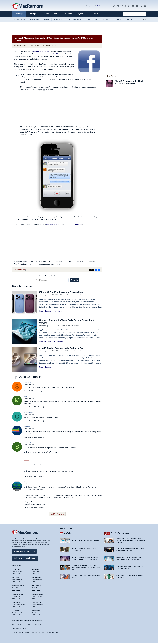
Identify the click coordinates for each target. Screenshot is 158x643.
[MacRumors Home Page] (27, 6)
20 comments (57, 311)
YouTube (67, 533)
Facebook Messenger (41, 51)
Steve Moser (16, 610)
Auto (50, 632)
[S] (17, 391)
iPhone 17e (107, 19)
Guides (46, 14)
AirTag (119, 19)
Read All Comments (57, 514)
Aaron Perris (36, 610)
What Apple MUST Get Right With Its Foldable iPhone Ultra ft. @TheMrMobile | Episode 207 (131, 540)
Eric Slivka (35, 569)
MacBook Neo (93, 19)
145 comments (58, 342)
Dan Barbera (16, 602)
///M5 (26, 396)
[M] (17, 405)
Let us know (102, 6)
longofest (28, 482)
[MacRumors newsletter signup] (145, 6)
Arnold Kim (16, 569)
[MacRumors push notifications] (137, 6)
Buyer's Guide (82, 14)
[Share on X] (91, 270)
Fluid (39, 632)
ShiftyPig (27, 382)
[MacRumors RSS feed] (141, 6)
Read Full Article (45, 311)
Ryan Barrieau (36, 602)
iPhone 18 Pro (19, 19)
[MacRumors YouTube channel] (133, 6)
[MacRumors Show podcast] (113, 6)
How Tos (56, 14)
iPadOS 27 (58, 19)
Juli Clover (15, 577)
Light (53, 632)
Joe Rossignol (76, 295)
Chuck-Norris (29, 412)
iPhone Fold (34, 19)
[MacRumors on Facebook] (121, 6)
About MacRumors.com (24, 551)
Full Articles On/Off (30, 632)
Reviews (68, 14)
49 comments (20, 270)
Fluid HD (44, 632)
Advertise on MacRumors (25, 558)
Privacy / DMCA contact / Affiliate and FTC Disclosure (28, 625)
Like (36, 391)
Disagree (41, 391)
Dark (57, 632)
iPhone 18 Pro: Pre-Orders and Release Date (61, 292)
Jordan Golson (50, 46)
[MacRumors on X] (125, 6)
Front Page (18, 14)
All (144, 19)
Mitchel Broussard (18, 585)
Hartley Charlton (17, 594)
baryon (27, 426)
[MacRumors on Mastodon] (129, 6)
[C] (17, 421)
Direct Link (78, 224)
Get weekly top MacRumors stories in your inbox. (57, 276)
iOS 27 (46, 19)
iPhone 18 (130, 19)
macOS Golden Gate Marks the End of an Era (61, 348)
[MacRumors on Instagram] (117, 6)
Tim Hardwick (75, 326)
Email (13, 573)
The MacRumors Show (120, 533)
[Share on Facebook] (97, 270)
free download (51, 224)
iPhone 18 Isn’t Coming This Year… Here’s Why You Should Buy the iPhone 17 (86, 567)
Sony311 (27, 442)
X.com (18, 573)
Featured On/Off (18, 632)
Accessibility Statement (19, 628)
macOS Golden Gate (75, 19)
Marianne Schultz (37, 594)
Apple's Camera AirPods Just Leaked (85, 540)
